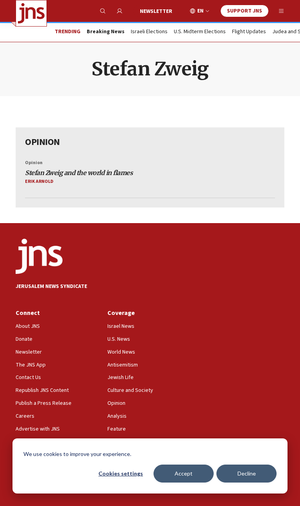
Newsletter (156, 11)
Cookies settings (120, 473)
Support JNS (244, 11)
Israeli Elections (149, 32)
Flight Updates (249, 32)
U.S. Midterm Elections (200, 32)
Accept (184, 473)
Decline (247, 473)
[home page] (31, 13)
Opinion (34, 162)
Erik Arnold (39, 181)
